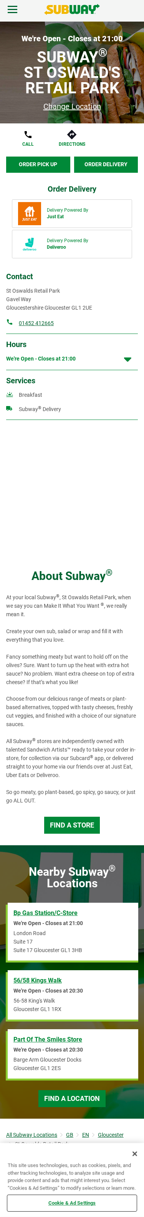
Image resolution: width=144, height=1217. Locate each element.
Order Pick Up (38, 164)
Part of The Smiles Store (47, 1039)
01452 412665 (36, 323)
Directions (72, 144)
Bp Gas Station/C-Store (45, 913)
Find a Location (72, 1098)
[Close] (134, 1153)
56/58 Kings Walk (37, 980)
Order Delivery (105, 164)
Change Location (72, 106)
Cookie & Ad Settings (72, 1203)
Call (28, 144)
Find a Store (72, 825)
